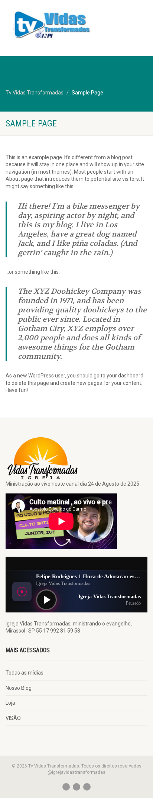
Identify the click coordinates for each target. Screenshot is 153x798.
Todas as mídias (24, 673)
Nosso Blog (19, 688)
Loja (10, 703)
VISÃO (13, 718)
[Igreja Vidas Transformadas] (51, 24)
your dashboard (125, 376)
